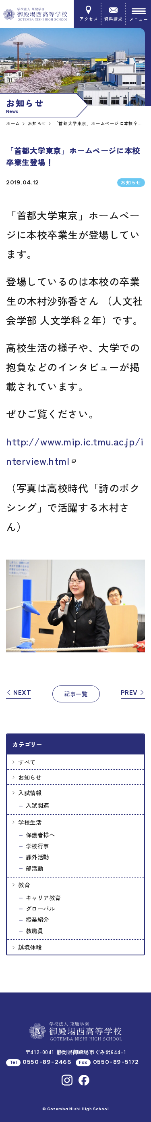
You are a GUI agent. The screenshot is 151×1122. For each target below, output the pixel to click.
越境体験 (29, 947)
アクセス (88, 19)
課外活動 (37, 856)
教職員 (34, 930)
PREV (130, 692)
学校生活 (29, 822)
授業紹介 (37, 919)
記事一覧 (75, 693)
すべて (27, 762)
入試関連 (37, 805)
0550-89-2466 (47, 1062)
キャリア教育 (43, 897)
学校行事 (37, 846)
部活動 (34, 868)
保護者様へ (40, 834)
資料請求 (113, 19)
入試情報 (29, 792)
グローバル (40, 908)
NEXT (21, 692)
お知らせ (29, 777)
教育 (24, 884)
